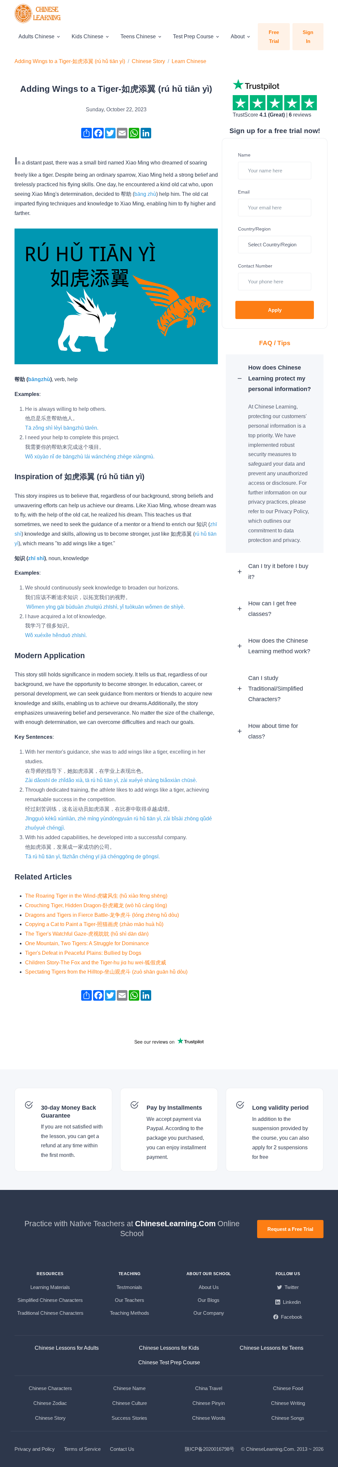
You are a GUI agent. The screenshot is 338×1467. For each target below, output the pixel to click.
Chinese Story (148, 61)
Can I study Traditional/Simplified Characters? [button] (275, 689)
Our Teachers (129, 1300)
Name (244, 155)
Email (244, 192)
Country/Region (254, 229)
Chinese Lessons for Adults (67, 1348)
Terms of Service (82, 1449)
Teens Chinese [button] (138, 36)
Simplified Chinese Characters (50, 1300)
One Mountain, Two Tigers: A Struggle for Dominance (87, 943)
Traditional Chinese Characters (50, 1313)
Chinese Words (208, 1418)
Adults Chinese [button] (36, 36)
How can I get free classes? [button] (272, 608)
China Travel (208, 1388)
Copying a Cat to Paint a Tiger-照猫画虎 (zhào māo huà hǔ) (94, 924)
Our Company (208, 1313)
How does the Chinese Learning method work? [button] (279, 646)
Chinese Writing (288, 1403)
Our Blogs (209, 1300)
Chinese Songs (287, 1418)
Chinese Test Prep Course (169, 1362)
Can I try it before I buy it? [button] (278, 571)
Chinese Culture (129, 1403)
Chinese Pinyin (208, 1403)
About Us (209, 1287)
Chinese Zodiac (50, 1403)
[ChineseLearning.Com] (38, 13)
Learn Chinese (189, 61)
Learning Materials (50, 1287)
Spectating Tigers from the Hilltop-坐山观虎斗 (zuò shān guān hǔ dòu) (106, 972)
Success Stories (129, 1418)
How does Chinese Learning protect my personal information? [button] (279, 378)
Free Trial (274, 36)
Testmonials (129, 1287)
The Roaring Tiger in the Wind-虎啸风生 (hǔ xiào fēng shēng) (96, 896)
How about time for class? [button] (273, 731)
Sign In (308, 36)
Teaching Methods (129, 1313)
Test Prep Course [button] (193, 36)
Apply (275, 310)
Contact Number (255, 265)
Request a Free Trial (290, 1229)
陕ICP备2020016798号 (209, 1449)
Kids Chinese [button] (87, 36)
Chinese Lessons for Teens (271, 1348)
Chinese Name (129, 1388)
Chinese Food (288, 1388)
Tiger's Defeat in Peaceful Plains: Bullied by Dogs (83, 953)
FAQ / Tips (274, 343)
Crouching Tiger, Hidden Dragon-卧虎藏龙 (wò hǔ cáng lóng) (96, 905)
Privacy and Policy (35, 1449)
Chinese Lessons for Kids (169, 1348)
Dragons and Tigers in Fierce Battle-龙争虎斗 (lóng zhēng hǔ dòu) (102, 915)
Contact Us (122, 1449)
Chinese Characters (50, 1388)
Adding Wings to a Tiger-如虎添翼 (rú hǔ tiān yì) (70, 61)
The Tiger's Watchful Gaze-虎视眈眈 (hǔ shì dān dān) (87, 934)
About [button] (238, 36)
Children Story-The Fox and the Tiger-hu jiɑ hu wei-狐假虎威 (95, 962)
